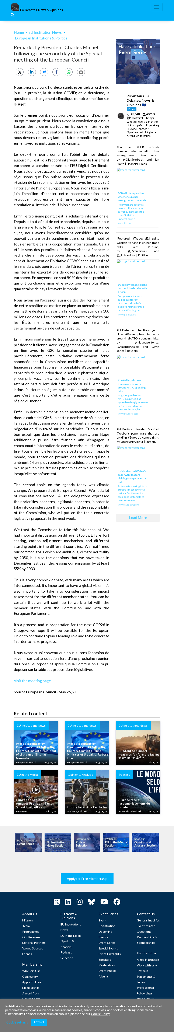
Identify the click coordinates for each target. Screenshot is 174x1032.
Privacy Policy (146, 999)
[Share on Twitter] (20, 72)
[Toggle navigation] (157, 7)
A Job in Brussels (148, 959)
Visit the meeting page (32, 681)
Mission (27, 920)
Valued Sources (32, 948)
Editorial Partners (34, 942)
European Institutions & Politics (41, 38)
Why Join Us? (31, 971)
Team (26, 926)
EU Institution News (45, 32)
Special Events (108, 948)
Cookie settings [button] (17, 1022)
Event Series (107, 942)
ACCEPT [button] (39, 1022)
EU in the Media (70, 935)
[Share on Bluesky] (44, 72)
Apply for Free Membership (87, 878)
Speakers (105, 959)
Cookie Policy (100, 1014)
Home (19, 32)
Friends (27, 954)
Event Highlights (110, 954)
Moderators (107, 965)
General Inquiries (148, 920)
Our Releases (31, 937)
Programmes (30, 931)
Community (30, 976)
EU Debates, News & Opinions (41, 10)
